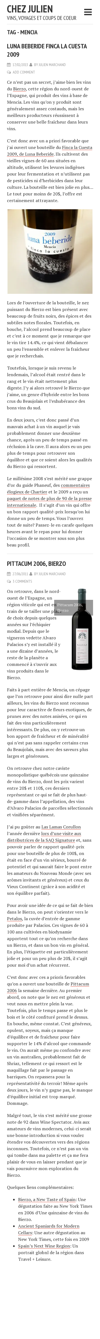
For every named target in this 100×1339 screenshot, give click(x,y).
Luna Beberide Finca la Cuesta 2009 (47, 50)
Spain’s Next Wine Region (44, 1246)
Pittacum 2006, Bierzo (36, 563)
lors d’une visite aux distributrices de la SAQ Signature (44, 836)
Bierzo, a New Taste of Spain (47, 1199)
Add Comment (24, 72)
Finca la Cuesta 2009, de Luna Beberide (49, 150)
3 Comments (22, 581)
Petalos (14, 919)
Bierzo (19, 89)
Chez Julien (30, 8)
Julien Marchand (52, 64)
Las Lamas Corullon (61, 827)
